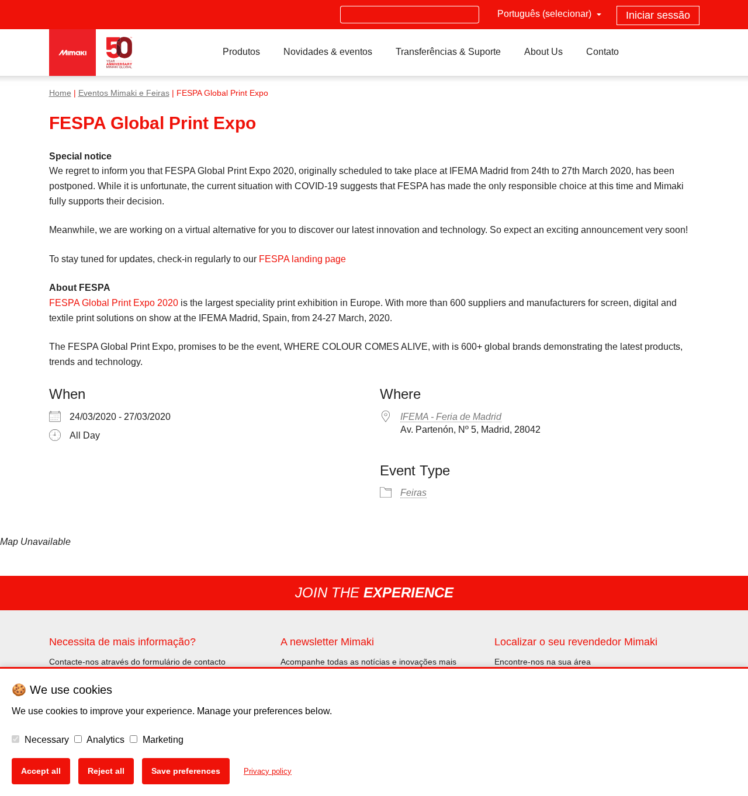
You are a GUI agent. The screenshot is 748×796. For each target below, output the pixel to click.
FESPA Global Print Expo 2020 (113, 303)
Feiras (413, 493)
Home (60, 93)
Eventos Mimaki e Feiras (123, 93)
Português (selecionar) (545, 14)
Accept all (41, 771)
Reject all (106, 771)
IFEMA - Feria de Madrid (450, 417)
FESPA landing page (302, 259)
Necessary (45, 740)
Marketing (161, 740)
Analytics (104, 740)
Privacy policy (268, 771)
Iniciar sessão (658, 15)
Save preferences (185, 771)
